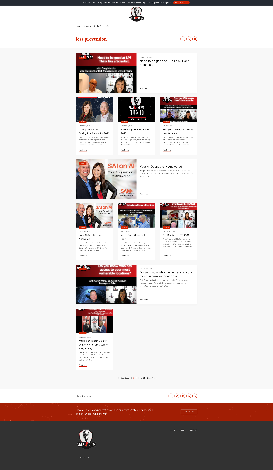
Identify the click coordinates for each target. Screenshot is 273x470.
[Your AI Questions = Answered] (106, 179)
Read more (144, 88)
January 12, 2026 (126, 126)
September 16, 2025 (146, 268)
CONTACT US (189, 412)
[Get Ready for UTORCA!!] (178, 215)
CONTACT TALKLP (86, 457)
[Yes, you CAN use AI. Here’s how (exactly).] (178, 109)
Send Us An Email (181, 3)
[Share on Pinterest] (182, 396)
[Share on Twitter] (176, 396)
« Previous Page (122, 378)
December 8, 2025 (145, 163)
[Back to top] (266, 463)
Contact (193, 430)
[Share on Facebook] (170, 396)
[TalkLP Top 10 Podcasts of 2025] (136, 109)
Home (173, 430)
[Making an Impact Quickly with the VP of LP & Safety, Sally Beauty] (94, 321)
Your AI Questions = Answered (161, 166)
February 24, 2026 (146, 57)
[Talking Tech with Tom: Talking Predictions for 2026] (94, 109)
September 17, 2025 (169, 231)
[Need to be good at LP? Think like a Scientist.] (106, 73)
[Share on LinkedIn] (188, 396)
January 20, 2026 (84, 126)
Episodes (83, 57)
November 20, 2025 (85, 231)
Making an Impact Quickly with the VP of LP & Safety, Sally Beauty (93, 344)
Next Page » (152, 378)
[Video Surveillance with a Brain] (136, 215)
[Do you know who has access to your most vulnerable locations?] (106, 284)
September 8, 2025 (85, 337)
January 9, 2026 (168, 126)
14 (144, 378)
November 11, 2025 (127, 231)
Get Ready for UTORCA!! (176, 235)
